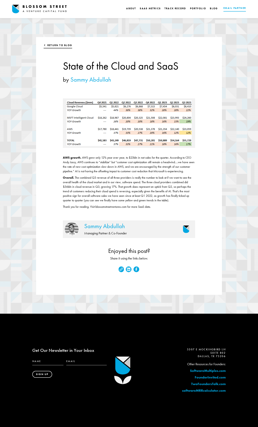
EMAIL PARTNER (234, 8)
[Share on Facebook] (136, 269)
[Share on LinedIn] (128, 269)
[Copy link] (121, 269)
